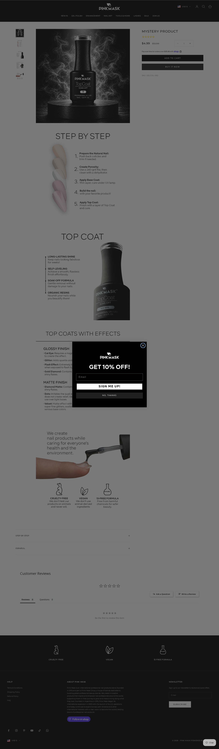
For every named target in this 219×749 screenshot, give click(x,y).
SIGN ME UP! (109, 386)
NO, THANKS (109, 395)
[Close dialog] (143, 345)
